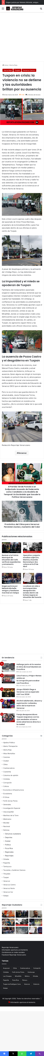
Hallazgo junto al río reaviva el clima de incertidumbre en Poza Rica (29, 666)
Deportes (8, 837)
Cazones (6, 757)
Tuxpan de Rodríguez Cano (12, 984)
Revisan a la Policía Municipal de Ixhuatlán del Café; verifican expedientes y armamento (11, 559)
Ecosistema (7, 794)
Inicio (6, 65)
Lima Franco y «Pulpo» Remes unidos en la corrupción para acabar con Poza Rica (29, 679)
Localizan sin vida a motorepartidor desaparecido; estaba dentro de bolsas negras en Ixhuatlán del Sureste (32, 591)
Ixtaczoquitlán (8, 812)
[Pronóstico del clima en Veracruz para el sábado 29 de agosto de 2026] (22, 930)
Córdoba (6, 779)
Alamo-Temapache (10, 746)
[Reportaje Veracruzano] (15, 8)
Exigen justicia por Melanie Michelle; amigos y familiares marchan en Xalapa (10, 589)
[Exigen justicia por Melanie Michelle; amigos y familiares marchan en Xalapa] (11, 578)
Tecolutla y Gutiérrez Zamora (14, 870)
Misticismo (7, 819)
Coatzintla (7, 772)
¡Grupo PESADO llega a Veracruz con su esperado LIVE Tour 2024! (28, 692)
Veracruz (22, 453)
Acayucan (6, 968)
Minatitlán (18, 976)
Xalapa (5, 896)
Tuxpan (17, 70)
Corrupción (7, 783)
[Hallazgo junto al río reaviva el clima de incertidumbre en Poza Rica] (8, 667)
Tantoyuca (7, 866)
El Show (6, 797)
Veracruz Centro (29, 70)
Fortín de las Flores (10, 801)
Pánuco (24, 980)
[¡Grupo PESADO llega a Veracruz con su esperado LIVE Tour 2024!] (8, 692)
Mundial (6, 823)
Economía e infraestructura (13, 790)
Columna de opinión (10, 775)
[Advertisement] (22, 38)
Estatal (7, 841)
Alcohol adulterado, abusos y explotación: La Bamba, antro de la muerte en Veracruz (29, 704)
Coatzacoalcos (9, 768)
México (27, 976)
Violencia (36, 984)
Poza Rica (9, 848)
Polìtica (8, 845)
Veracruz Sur (8, 892)
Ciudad (6, 761)
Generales (7, 804)
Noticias (6, 830)
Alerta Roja (13, 65)
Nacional (6, 826)
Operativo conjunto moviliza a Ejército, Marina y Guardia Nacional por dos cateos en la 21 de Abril (31, 561)
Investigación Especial (11, 808)
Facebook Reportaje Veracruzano (14, 955)
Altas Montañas (9, 753)
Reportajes (9, 856)
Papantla (6, 863)
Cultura (6, 786)
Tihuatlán (6, 874)
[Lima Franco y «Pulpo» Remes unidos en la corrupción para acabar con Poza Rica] (8, 678)
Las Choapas (7, 976)
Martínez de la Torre (10, 815)
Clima (5, 764)
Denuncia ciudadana (13, 834)
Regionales (9, 852)
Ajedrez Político (9, 743)
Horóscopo (31, 972)
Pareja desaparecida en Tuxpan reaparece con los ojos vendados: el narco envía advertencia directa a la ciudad (29, 719)
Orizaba (6, 859)
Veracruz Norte (9, 888)
